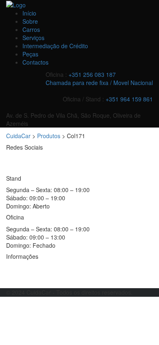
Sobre (30, 21)
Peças (30, 54)
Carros (31, 29)
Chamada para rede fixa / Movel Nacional (99, 82)
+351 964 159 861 (129, 99)
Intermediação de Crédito (55, 46)
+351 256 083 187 (92, 74)
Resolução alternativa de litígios (47, 268)
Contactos (35, 62)
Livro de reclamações (34, 280)
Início (29, 13)
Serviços (33, 38)
